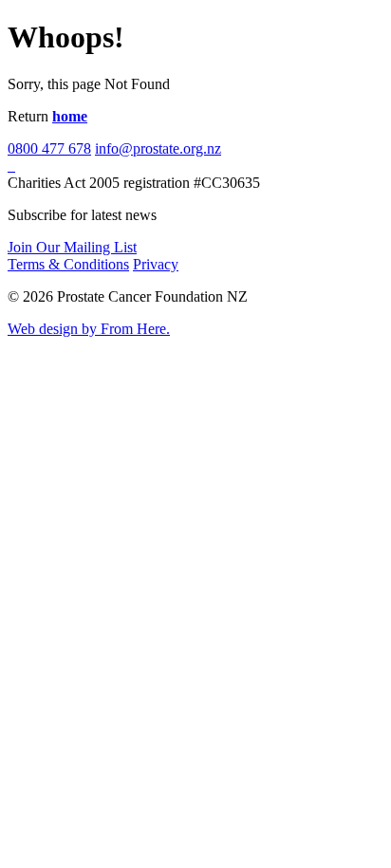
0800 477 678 (49, 148)
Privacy (155, 264)
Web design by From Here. (89, 329)
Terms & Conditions (68, 264)
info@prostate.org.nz (158, 148)
